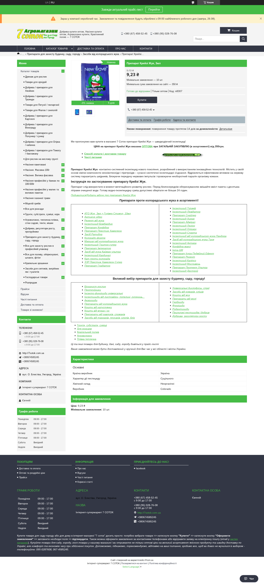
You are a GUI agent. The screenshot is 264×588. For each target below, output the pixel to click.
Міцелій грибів (33, 203)
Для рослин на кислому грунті (41, 159)
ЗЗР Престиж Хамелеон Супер (103, 262)
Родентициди (180, 309)
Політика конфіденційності (163, 563)
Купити (142, 99)
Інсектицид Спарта (184, 232)
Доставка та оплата (90, 48)
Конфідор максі (181, 246)
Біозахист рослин (95, 286)
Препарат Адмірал (183, 222)
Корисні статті (85, 482)
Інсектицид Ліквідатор (186, 211)
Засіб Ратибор (93, 234)
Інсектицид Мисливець (186, 263)
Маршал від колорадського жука (103, 241)
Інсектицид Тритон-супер (100, 244)
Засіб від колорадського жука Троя (193, 239)
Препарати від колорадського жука (105, 303)
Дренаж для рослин (36, 76)
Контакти (146, 48)
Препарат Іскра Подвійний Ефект (193, 253)
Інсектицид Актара (184, 243)
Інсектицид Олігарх (184, 229)
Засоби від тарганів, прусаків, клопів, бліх (109, 317)
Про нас (120, 48)
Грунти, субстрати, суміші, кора (42, 214)
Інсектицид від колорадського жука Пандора (199, 236)
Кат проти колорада (97, 258)
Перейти (154, 9)
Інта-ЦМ (177, 250)
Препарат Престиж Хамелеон (103, 230)
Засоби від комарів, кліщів (187, 291)
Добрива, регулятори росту (189, 316)
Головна (29, 48)
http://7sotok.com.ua (33, 353)
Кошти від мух (181, 295)
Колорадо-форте (94, 237)
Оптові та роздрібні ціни (32, 473)
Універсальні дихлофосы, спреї (190, 288)
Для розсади (84, 328)
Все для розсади (34, 209)
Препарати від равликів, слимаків (104, 314)
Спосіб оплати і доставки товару (105, 153)
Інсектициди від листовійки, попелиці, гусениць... (114, 296)
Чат (251, 578)
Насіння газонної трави (37, 198)
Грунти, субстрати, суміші (92, 325)
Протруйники (92, 289)
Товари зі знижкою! (32, 309)
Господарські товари (36, 277)
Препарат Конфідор (96, 227)
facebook (140, 468)
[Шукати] (243, 39)
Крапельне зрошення (36, 263)
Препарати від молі (184, 298)
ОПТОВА (147, 146)
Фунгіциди (178, 305)
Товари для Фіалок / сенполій (41, 110)
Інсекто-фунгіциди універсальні (103, 293)
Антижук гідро (93, 216)
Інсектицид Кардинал (97, 255)
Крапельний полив (88, 332)
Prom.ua (149, 560)
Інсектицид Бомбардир (98, 223)
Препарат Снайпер (184, 215)
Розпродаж (31, 282)
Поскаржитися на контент (134, 563)
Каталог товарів (57, 48)
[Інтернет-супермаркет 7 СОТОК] (37, 38)
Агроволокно (84, 335)
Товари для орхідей (36, 82)
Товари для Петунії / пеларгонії (42, 105)
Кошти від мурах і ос (97, 310)
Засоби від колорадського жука (101, 54)
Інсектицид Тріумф (184, 208)
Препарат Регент (183, 256)
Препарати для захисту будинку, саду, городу (53, 54)
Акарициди (90, 300)
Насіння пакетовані (35, 164)
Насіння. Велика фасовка (39, 175)
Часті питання (93, 157)
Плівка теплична (86, 339)
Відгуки (25, 294)
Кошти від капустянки (98, 307)
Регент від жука (94, 220)
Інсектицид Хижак (183, 218)
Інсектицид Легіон (183, 225)
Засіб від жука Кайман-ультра (102, 251)
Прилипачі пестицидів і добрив (190, 312)
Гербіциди (178, 302)
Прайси (25, 289)
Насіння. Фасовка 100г (37, 170)
